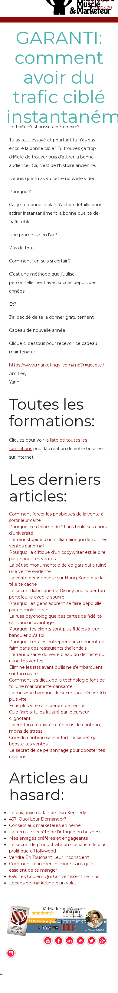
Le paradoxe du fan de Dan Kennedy (47, 812)
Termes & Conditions (85, 921)
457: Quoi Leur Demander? (37, 819)
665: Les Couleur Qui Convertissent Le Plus (54, 876)
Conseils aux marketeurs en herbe (45, 825)
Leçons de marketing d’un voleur (44, 883)
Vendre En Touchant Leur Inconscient (49, 857)
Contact (51, 928)
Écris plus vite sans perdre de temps (47, 705)
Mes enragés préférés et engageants (48, 838)
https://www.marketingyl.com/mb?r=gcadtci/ (56, 365)
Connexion (101, 7)
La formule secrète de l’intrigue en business (55, 832)
